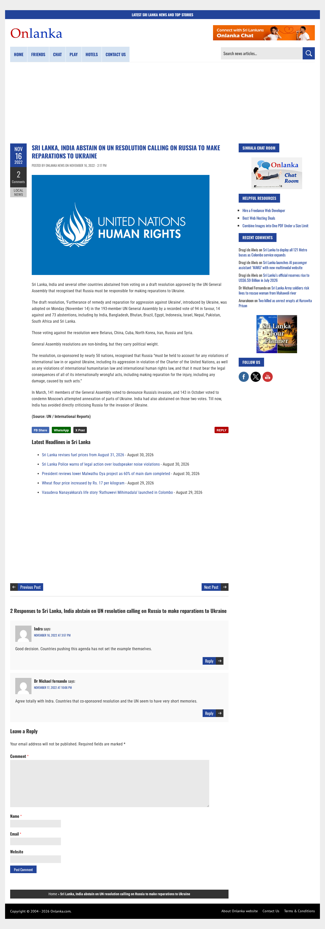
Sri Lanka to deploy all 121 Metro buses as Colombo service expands (273, 252)
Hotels (92, 54)
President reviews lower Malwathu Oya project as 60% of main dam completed (106, 473)
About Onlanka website (239, 911)
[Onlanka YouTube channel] (268, 374)
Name (16, 816)
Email (15, 834)
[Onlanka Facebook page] (244, 374)
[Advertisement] (162, 102)
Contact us (116, 54)
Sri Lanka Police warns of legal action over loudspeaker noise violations (101, 464)
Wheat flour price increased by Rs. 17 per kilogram (83, 483)
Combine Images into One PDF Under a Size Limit (275, 225)
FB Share (40, 430)
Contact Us (271, 911)
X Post (80, 430)
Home (18, 54)
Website (16, 852)
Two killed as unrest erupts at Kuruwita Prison (275, 303)
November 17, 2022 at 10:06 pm (53, 687)
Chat (57, 54)
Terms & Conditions (299, 911)
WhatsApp (61, 430)
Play (74, 54)
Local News (18, 192)
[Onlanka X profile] (256, 374)
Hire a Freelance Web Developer (263, 210)
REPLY (221, 430)
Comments (18, 181)
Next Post (211, 587)
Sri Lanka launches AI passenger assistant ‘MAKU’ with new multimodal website (273, 264)
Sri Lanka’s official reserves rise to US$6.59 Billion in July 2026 (274, 277)
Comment (19, 756)
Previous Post (30, 587)
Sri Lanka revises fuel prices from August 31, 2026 (83, 454)
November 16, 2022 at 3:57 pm (52, 635)
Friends (38, 54)
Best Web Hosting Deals (258, 218)
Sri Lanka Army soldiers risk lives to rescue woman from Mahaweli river (274, 290)
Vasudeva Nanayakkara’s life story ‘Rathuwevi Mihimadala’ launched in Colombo (107, 492)
